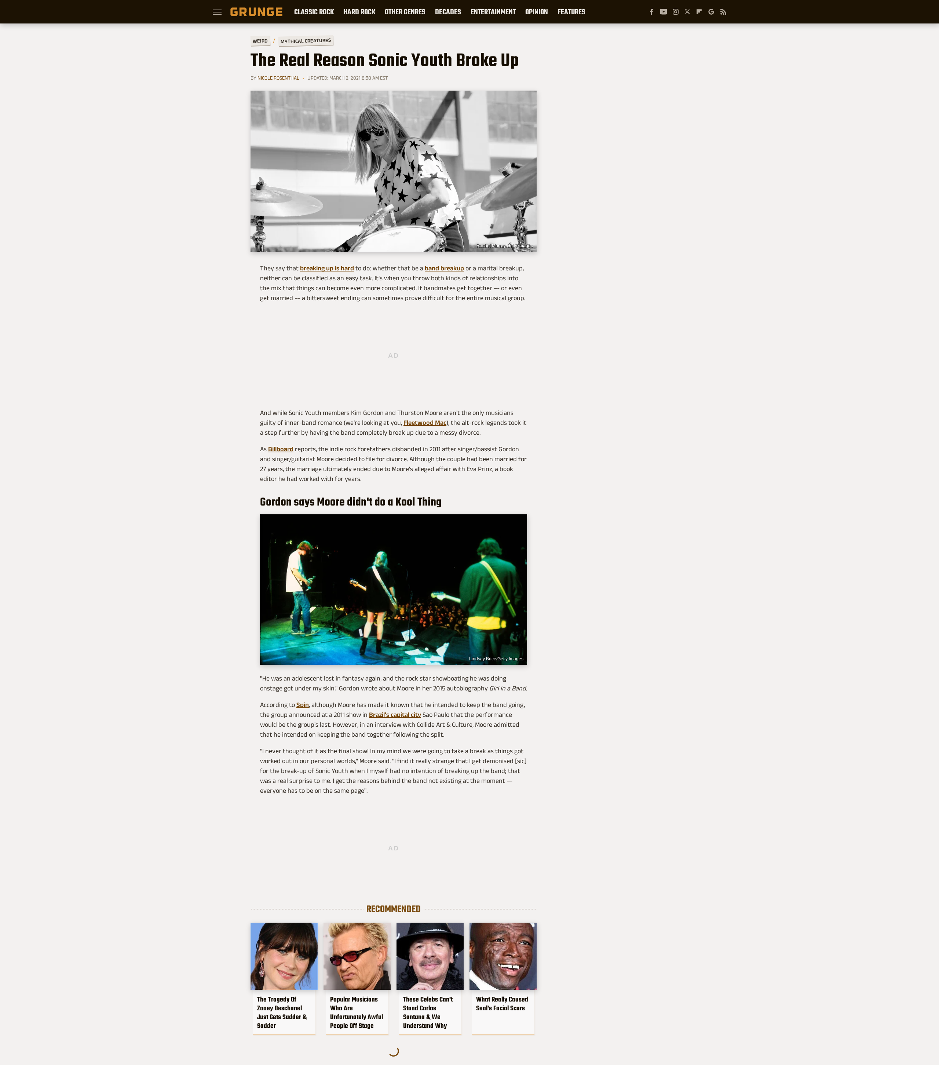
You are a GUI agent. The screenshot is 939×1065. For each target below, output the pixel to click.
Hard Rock (359, 12)
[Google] (711, 12)
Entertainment (493, 12)
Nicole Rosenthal (278, 78)
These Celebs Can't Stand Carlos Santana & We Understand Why (428, 1012)
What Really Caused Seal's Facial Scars (502, 1004)
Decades (448, 12)
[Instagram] (676, 12)
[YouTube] (663, 12)
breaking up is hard (327, 268)
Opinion (536, 12)
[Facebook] (651, 12)
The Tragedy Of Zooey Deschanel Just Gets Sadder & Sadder (282, 1012)
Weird (260, 40)
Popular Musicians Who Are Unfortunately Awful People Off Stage (356, 1012)
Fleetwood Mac (424, 422)
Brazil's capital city (395, 714)
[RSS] (723, 12)
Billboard (280, 449)
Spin (302, 704)
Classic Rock (314, 12)
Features (571, 12)
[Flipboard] (699, 12)
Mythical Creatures (306, 40)
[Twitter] (687, 12)
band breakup (444, 268)
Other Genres (405, 12)
